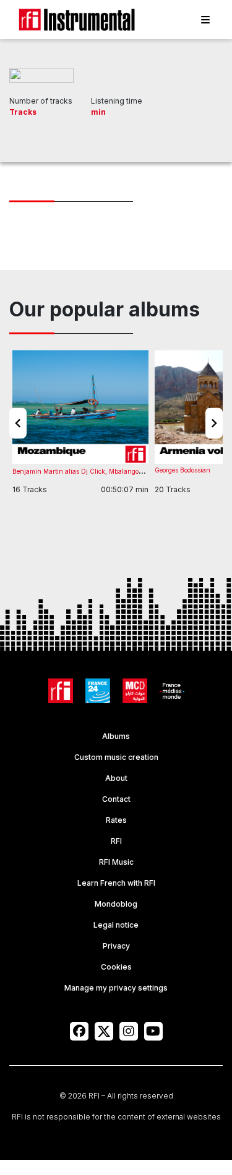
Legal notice (116, 925)
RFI (116, 841)
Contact (116, 799)
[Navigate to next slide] (214, 423)
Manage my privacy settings (116, 987)
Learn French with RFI (116, 883)
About (116, 778)
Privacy (116, 945)
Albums (116, 736)
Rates (116, 820)
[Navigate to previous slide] (18, 423)
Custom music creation (116, 757)
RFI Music (116, 862)
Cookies (116, 966)
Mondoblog (116, 904)
